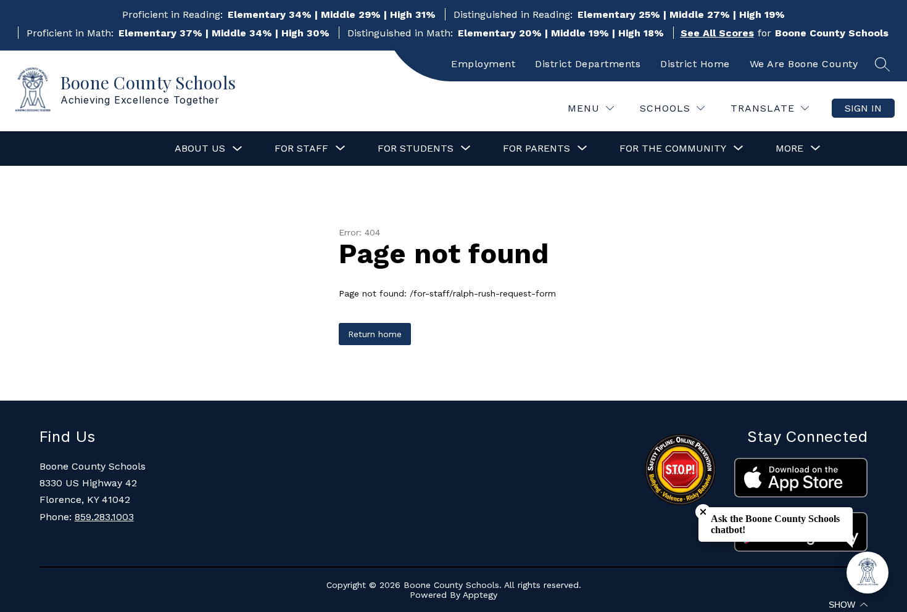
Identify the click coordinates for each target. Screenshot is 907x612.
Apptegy (480, 595)
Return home (375, 334)
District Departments (587, 64)
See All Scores (717, 33)
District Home (695, 64)
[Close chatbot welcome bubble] (703, 512)
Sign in (863, 108)
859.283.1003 (104, 517)
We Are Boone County (804, 64)
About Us (200, 148)
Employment (483, 64)
